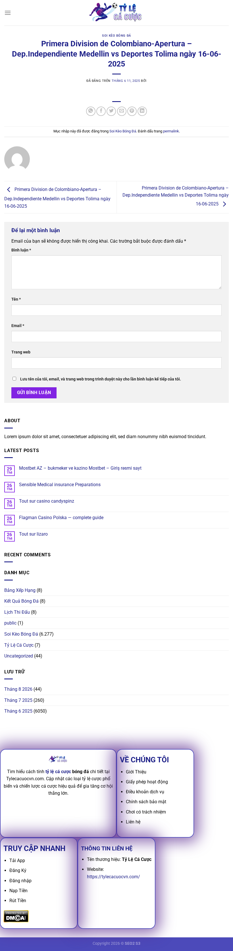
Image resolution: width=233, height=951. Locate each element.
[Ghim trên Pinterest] (132, 111)
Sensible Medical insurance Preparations (60, 484)
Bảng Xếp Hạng (20, 590)
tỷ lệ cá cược (58, 771)
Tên (16, 299)
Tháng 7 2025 (18, 700)
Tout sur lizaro (33, 534)
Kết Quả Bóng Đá (21, 601)
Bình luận (21, 250)
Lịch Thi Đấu (17, 612)
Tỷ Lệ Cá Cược (19, 645)
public (10, 623)
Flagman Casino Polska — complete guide (61, 517)
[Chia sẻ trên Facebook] (101, 111)
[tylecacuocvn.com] (116, 12)
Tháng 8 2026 (18, 689)
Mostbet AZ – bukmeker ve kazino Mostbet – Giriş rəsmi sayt (80, 468)
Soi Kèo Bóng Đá (116, 36)
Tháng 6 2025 (18, 711)
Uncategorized (18, 656)
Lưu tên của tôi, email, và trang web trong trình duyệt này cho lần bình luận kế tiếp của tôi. (100, 379)
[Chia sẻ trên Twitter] (111, 111)
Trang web (20, 352)
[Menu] (7, 13)
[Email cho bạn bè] (121, 111)
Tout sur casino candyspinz (46, 501)
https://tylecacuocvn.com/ (113, 876)
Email (17, 325)
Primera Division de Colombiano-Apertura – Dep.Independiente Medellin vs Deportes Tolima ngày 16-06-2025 (57, 198)
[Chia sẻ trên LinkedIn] (142, 111)
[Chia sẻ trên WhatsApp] (90, 111)
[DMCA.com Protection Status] (16, 916)
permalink (171, 131)
